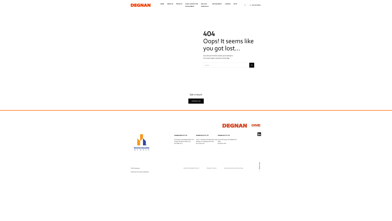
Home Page (226, 58)
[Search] (251, 65)
